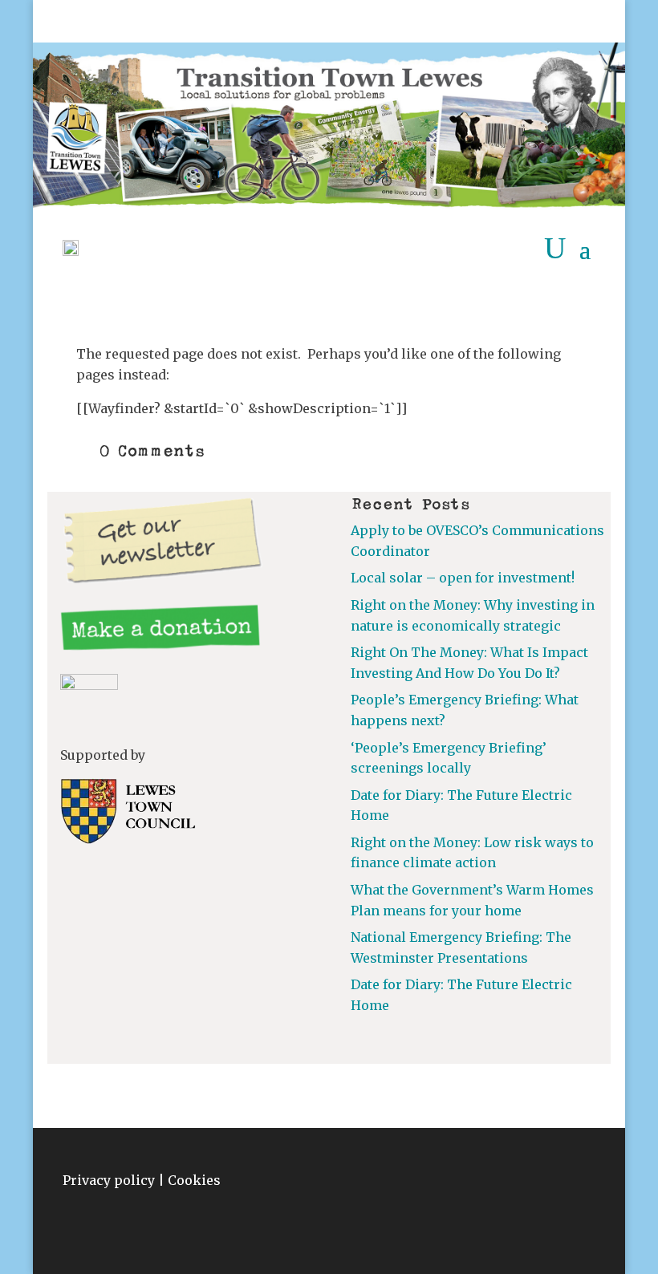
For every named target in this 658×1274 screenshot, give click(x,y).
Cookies (194, 1180)
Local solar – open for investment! (463, 578)
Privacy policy (109, 1180)
